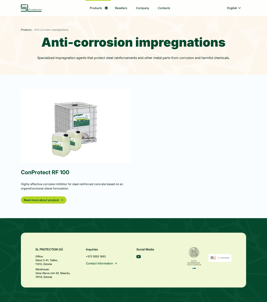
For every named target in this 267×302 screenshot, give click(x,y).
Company (142, 8)
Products (96, 8)
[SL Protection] (31, 8)
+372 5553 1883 (96, 256)
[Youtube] (138, 257)
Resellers (121, 8)
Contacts (164, 8)
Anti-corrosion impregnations (51, 29)
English (232, 8)
